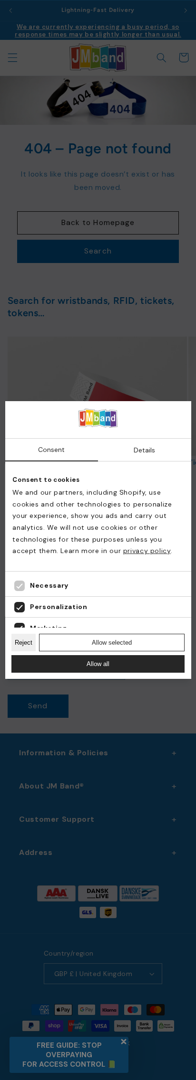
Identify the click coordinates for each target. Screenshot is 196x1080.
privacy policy (147, 550)
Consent (51, 449)
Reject (23, 642)
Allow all (98, 663)
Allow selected (112, 642)
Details (144, 450)
